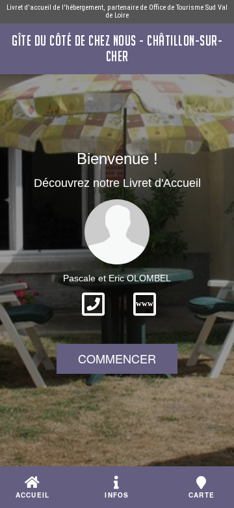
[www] (144, 319)
